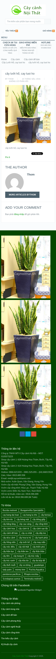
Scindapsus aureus (11, 579)
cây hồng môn (9, 542)
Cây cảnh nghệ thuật (10, 627)
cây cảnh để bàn (10, 533)
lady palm (7, 570)
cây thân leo (23, 551)
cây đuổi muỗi (9, 565)
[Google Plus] (33, 434)
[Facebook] (22, 434)
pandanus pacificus (12, 574)
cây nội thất (23, 547)
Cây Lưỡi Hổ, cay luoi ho (13, 62)
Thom (11, 79)
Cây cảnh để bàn (32, 59)
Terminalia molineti (32, 579)
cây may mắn (39, 542)
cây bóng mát (23, 519)
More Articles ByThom (22, 195)
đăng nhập (19, 214)
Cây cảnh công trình (10, 632)
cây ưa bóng (25, 565)
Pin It (7, 157)
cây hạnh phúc (41, 538)
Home (4, 59)
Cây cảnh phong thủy (11, 621)
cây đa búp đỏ (38, 560)
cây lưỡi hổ (24, 542)
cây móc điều (9, 547)
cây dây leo (40, 533)
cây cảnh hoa (9, 528)
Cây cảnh (15, 59)
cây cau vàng (25, 524)
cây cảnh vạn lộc (40, 528)
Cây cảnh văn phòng (10, 603)
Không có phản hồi (18, 81)
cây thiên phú (38, 547)
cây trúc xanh (9, 560)
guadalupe (39, 565)
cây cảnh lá (23, 528)
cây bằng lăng (9, 524)
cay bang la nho (30, 515)
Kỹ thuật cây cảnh (9, 644)
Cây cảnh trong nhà (10, 609)
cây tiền (6, 556)
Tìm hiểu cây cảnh (9, 638)
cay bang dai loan (11, 515)
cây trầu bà (23, 560)
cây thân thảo (38, 551)
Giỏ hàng (47, 31)
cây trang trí (18, 556)
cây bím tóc (8, 519)
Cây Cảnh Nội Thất (20, 656)
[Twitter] (28, 434)
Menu (4, 37)
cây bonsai (46, 515)
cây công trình (41, 524)
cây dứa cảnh (9, 538)
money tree (20, 570)
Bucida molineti (10, 510)
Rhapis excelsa (31, 574)
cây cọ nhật (26, 533)
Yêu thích (10, 31)
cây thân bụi (8, 551)
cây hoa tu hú (25, 538)
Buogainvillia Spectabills (31, 510)
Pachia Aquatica (36, 570)
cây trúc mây (33, 556)
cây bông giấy (38, 519)
